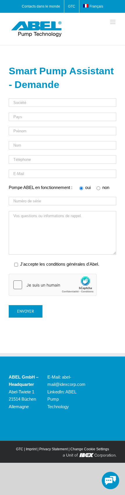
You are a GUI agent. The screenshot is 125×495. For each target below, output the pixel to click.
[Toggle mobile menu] (113, 22)
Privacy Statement (53, 449)
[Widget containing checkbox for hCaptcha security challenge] (53, 285)
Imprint (31, 449)
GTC (19, 449)
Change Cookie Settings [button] (89, 449)
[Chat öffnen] (110, 480)
